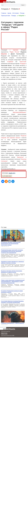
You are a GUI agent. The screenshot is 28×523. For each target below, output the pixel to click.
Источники (15, 13)
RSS (13, 335)
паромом (15, 50)
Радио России (14, 52)
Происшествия (5, 15)
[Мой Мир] (13, 181)
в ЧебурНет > (21, 15)
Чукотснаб (23, 61)
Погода (22, 13)
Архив (9, 13)
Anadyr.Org (12, 173)
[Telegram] (9, 181)
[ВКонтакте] (2, 181)
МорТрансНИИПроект (19, 112)
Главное (3, 13)
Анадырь (23, 63)
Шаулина (4, 54)
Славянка (10, 61)
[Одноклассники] (6, 181)
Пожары (13, 15)
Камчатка (20, 157)
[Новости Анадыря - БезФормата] (8, 1)
